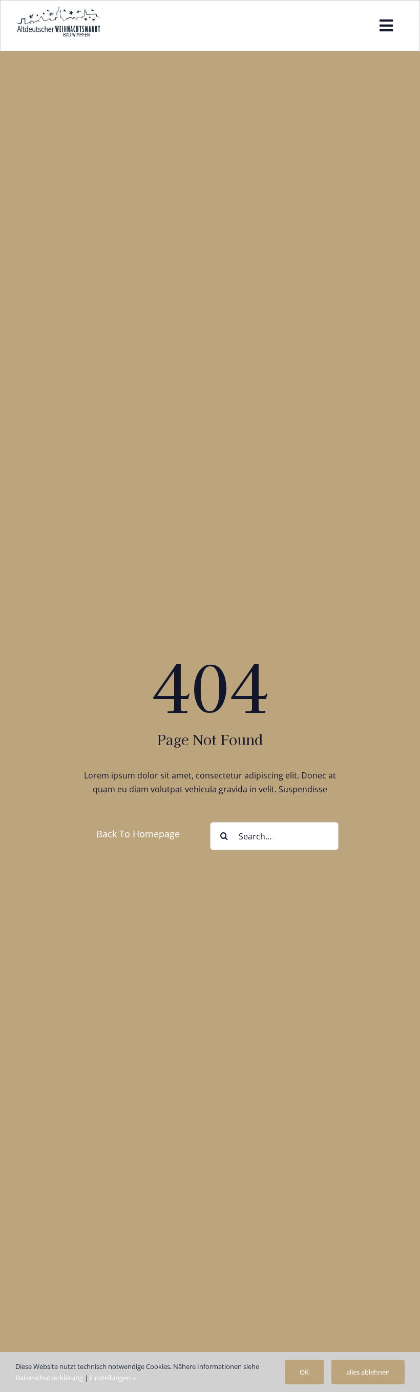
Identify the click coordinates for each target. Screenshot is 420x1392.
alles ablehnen (368, 1372)
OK (304, 1372)
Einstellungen (111, 1377)
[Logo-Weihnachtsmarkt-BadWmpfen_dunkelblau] (58, 9)
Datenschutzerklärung (49, 1377)
